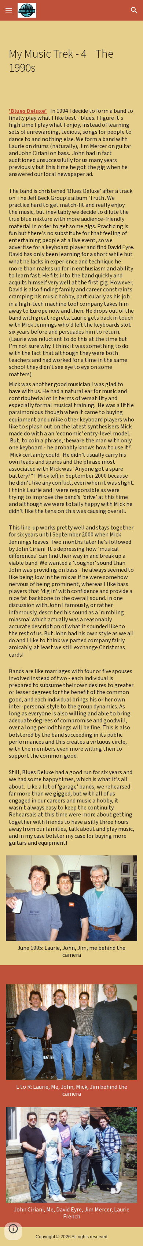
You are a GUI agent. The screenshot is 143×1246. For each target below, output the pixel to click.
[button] (9, 10)
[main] (71, 61)
